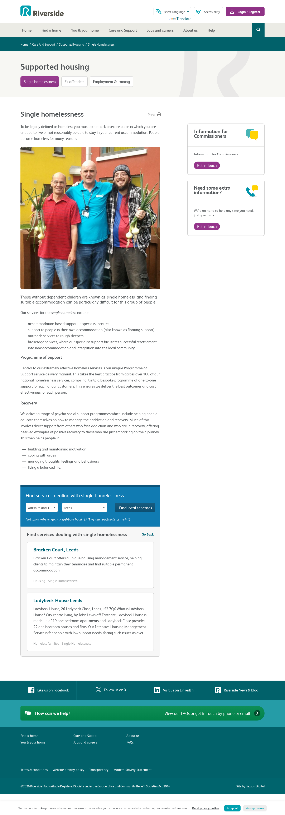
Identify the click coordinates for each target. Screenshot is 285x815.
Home (27, 30)
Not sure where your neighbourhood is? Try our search (77, 519)
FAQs (130, 742)
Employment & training (111, 81)
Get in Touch (207, 165)
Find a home (51, 30)
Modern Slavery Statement (132, 770)
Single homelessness (40, 81)
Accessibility (212, 12)
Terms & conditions (34, 770)
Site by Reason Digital (250, 786)
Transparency (98, 770)
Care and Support (123, 30)
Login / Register (248, 11)
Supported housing (71, 44)
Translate (184, 18)
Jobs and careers (160, 30)
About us (190, 30)
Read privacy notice (205, 808)
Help (211, 30)
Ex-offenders (74, 81)
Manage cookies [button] (255, 808)
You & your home (85, 30)
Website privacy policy (68, 770)
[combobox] (172, 11)
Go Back (148, 534)
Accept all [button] (232, 808)
